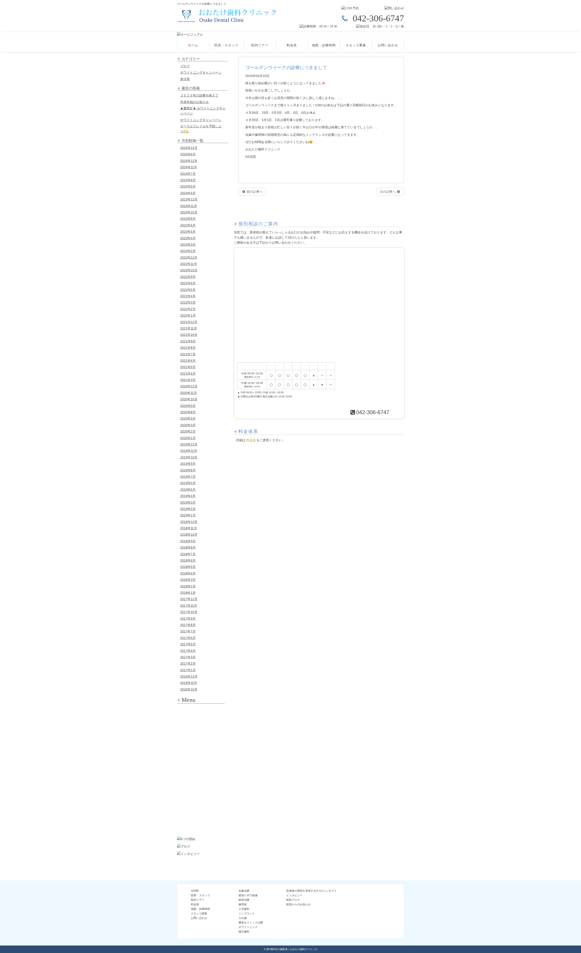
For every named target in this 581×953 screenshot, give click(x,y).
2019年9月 (188, 463)
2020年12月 (188, 386)
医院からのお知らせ (298, 904)
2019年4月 (188, 496)
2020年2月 (188, 431)
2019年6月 (188, 483)
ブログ (185, 66)
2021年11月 (188, 328)
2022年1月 (188, 315)
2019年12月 (188, 444)
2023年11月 (188, 206)
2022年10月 (188, 270)
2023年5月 (188, 231)
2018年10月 (188, 534)
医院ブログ (293, 899)
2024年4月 (188, 193)
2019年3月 (188, 502)
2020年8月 (188, 412)
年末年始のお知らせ (194, 102)
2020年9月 (188, 406)
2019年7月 (188, 476)
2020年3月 (188, 425)
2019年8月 (188, 470)
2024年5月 (188, 186)
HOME (195, 890)
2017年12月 (188, 599)
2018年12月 (188, 522)
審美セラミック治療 (201, 799)
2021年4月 (188, 373)
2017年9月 (188, 618)
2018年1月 (188, 592)
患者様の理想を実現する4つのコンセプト (311, 890)
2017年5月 (188, 644)
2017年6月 (188, 638)
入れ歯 (201, 786)
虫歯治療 (244, 890)
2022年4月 (188, 296)
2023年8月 (188, 218)
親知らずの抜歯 (201, 724)
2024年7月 (188, 174)
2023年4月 (188, 238)
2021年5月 (188, 367)
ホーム (193, 45)
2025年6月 (188, 154)
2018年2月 (188, 586)
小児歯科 (201, 761)
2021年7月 (188, 354)
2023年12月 (188, 199)
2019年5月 (188, 489)
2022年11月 (188, 264)
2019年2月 (188, 509)
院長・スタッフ (226, 45)
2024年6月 (188, 180)
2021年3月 (188, 380)
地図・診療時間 (324, 45)
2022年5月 (188, 290)
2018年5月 (188, 567)
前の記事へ (254, 191)
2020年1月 (188, 438)
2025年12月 (188, 148)
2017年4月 (188, 651)
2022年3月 (188, 302)
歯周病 (201, 749)
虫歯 (201, 711)
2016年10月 (188, 689)
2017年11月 (188, 605)
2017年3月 (188, 657)
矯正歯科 (201, 824)
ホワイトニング (201, 811)
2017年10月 (188, 612)
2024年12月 (188, 161)
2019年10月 (188, 457)
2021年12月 (188, 322)
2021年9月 (188, 341)
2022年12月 (188, 257)
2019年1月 (188, 515)
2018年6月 (188, 560)
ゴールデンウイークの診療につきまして (286, 67)
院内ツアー (259, 45)
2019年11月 (188, 451)
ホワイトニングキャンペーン (201, 72)
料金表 (292, 45)
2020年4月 (188, 418)
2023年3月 (188, 244)
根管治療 (201, 736)
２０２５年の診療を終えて (199, 95)
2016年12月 (188, 676)
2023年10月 (188, 212)
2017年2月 (188, 663)
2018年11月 (188, 528)
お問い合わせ (388, 45)
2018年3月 (188, 580)
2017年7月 (188, 631)
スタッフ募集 (356, 45)
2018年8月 (188, 547)
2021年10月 (188, 335)
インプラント (201, 774)
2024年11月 (188, 167)
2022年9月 (188, 277)
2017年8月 (188, 625)
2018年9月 (188, 541)
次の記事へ (388, 191)
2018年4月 (188, 573)
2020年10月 (188, 399)
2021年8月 (188, 347)
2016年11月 (188, 683)
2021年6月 (188, 360)
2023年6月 (188, 225)
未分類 (185, 79)
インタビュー (294, 895)
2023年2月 (188, 251)
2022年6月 (188, 283)
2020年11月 (188, 393)
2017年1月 (188, 670)
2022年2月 (188, 309)
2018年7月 (188, 554)
